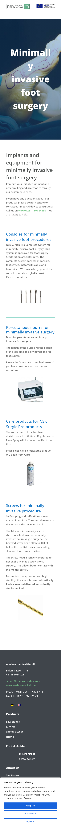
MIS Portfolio (27, 753)
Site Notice (12, 775)
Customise (30, 813)
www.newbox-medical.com (21, 685)
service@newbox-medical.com (23, 681)
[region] (30, 802)
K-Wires (10, 727)
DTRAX (10, 737)
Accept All (30, 805)
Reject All (30, 821)
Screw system (27, 759)
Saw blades (13, 721)
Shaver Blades (14, 732)
